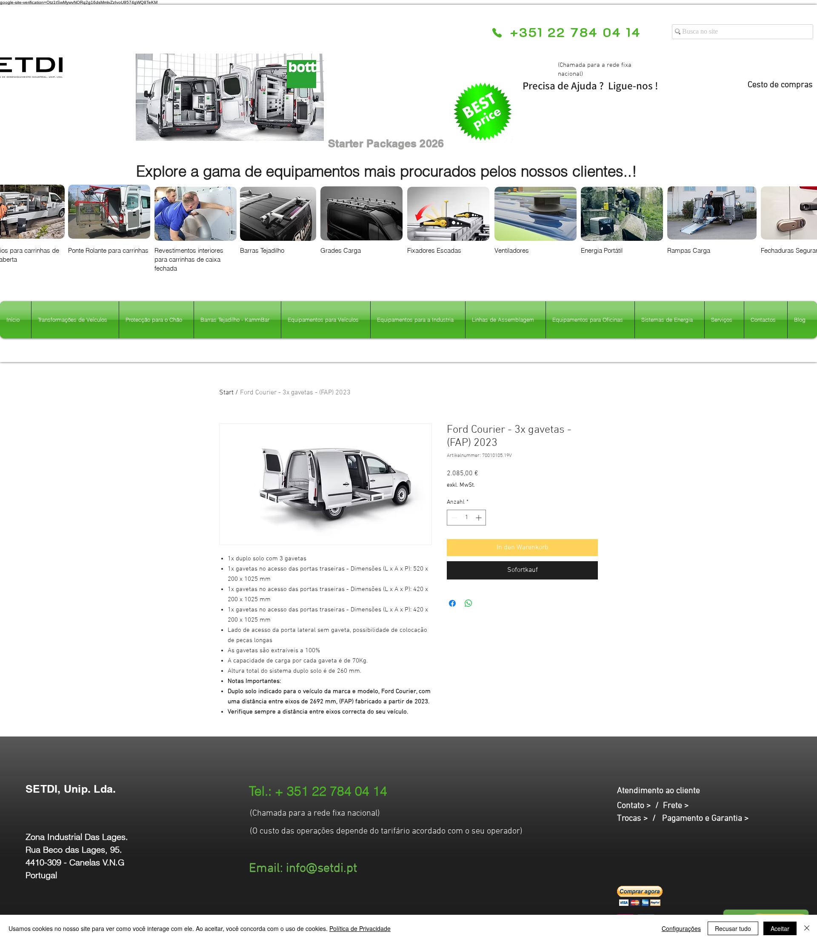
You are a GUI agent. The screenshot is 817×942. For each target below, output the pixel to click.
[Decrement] (453, 517)
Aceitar (780, 928)
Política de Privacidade (360, 928)
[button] (640, 896)
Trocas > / (639, 819)
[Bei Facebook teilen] (452, 603)
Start (226, 392)
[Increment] (479, 517)
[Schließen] (807, 928)
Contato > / (640, 806)
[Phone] (496, 33)
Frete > (676, 806)
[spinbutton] (466, 517)
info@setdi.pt (321, 868)
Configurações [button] (681, 928)
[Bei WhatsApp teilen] (468, 603)
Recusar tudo (733, 928)
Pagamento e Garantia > (705, 819)
